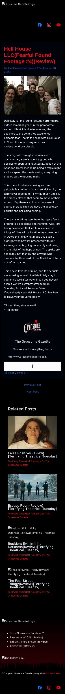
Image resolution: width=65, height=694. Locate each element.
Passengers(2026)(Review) (26, 637)
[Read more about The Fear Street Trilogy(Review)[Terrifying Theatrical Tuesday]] (32, 571)
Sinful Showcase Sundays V (27, 633)
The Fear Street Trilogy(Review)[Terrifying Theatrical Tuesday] (28, 584)
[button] (32, 13)
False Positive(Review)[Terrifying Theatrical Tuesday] (32, 454)
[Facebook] (32, 366)
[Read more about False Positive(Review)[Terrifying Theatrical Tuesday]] (32, 432)
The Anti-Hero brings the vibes (29, 641)
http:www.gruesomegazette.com (27, 356)
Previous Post (32, 385)
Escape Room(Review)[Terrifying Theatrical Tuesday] (32, 507)
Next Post (33, 391)
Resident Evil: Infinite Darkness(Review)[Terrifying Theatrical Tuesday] (30, 547)
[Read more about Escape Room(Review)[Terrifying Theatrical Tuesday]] (32, 487)
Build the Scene (52, 673)
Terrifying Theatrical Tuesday (24, 461)
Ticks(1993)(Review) (22, 646)
